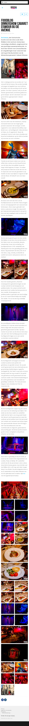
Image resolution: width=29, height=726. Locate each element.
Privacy (2, 708)
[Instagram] (5, 699)
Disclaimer (3, 711)
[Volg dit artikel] (22, 14)
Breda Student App (6, 712)
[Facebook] (2, 699)
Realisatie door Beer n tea (6, 718)
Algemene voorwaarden (6, 710)
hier (24, 473)
